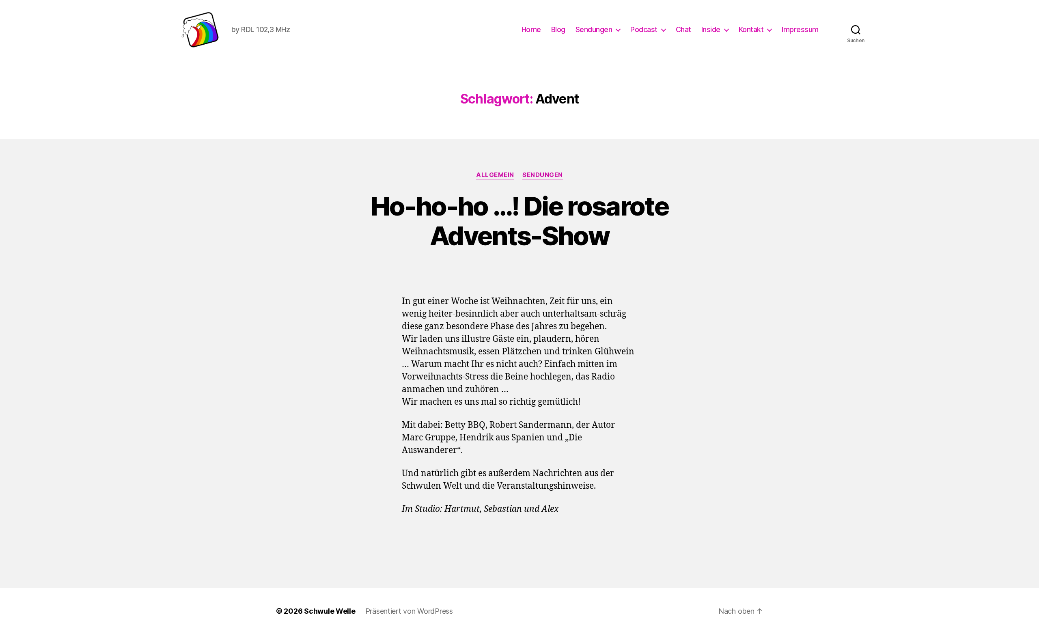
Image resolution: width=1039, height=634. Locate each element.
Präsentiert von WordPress (409, 611)
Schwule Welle (330, 611)
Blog (558, 29)
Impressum (800, 29)
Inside (710, 29)
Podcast (643, 29)
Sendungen (594, 29)
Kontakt (751, 29)
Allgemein (495, 175)
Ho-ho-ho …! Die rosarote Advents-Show (519, 220)
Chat (683, 29)
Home (531, 29)
